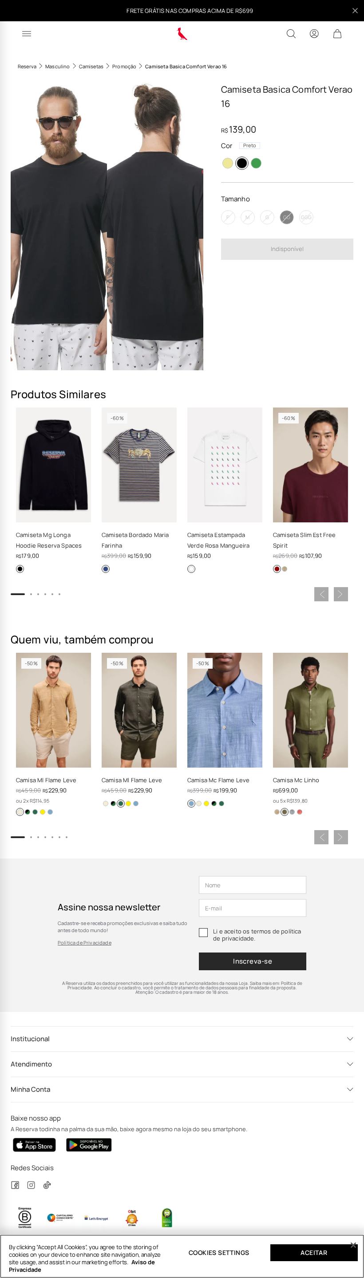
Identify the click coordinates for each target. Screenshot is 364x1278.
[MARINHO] (105, 569)
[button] (59, 224)
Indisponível (287, 249)
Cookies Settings (219, 1252)
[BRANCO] (191, 569)
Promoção (124, 66)
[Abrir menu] (27, 34)
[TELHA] (299, 812)
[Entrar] (314, 34)
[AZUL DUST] (27, 812)
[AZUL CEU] (50, 812)
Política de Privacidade (84, 942)
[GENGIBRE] (277, 812)
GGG (306, 217)
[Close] (353, 1245)
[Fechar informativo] (355, 10)
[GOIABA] (42, 812)
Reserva (27, 66)
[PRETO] (242, 163)
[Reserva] (182, 33)
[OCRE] (20, 812)
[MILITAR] (284, 569)
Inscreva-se (252, 961)
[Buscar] (291, 34)
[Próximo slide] (341, 594)
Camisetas (91, 66)
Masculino (57, 66)
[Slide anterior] (321, 594)
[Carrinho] (337, 34)
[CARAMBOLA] (227, 163)
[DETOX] (256, 163)
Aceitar (314, 1252)
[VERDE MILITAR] (35, 812)
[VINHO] (277, 569)
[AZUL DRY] (292, 812)
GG (286, 217)
